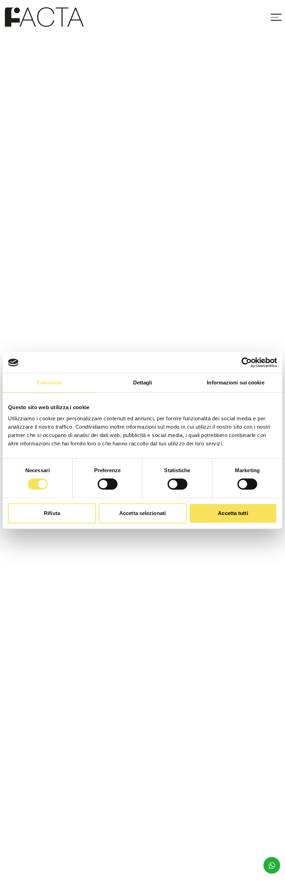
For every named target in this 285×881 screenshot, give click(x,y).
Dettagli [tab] (142, 382)
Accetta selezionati (142, 513)
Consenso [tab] (49, 382)
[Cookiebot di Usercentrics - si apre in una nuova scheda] (246, 362)
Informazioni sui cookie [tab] (235, 382)
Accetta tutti (233, 513)
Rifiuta (52, 513)
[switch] (107, 484)
